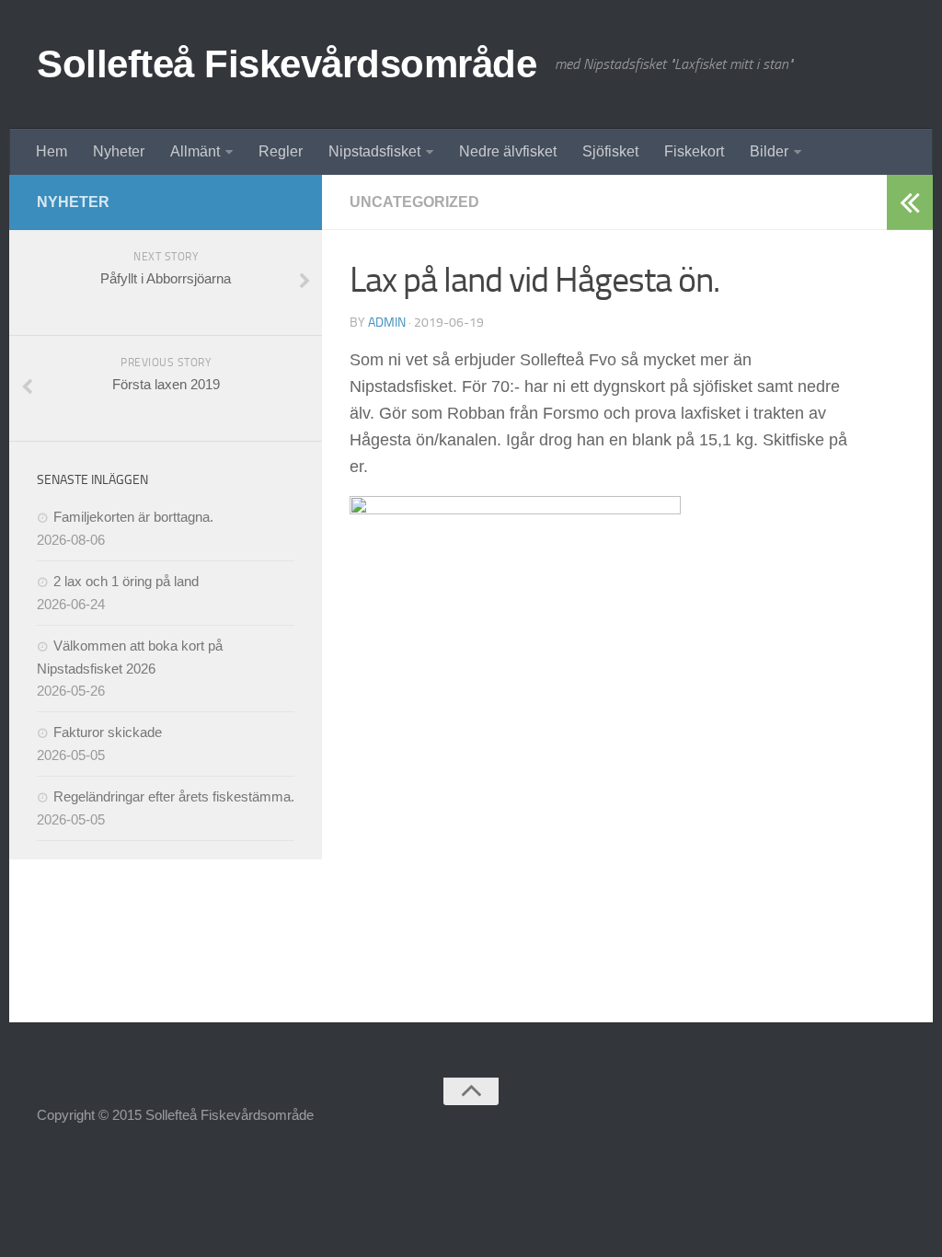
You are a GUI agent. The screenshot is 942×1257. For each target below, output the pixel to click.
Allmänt (195, 151)
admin (387, 322)
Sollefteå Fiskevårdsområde (286, 64)
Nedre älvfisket (508, 151)
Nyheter (118, 151)
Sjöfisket (610, 151)
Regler (280, 151)
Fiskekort (694, 151)
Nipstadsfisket (374, 151)
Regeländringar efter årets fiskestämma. (173, 796)
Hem (51, 151)
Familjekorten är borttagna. (133, 517)
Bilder (769, 151)
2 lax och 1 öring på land (126, 581)
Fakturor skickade (107, 732)
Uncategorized (414, 202)
